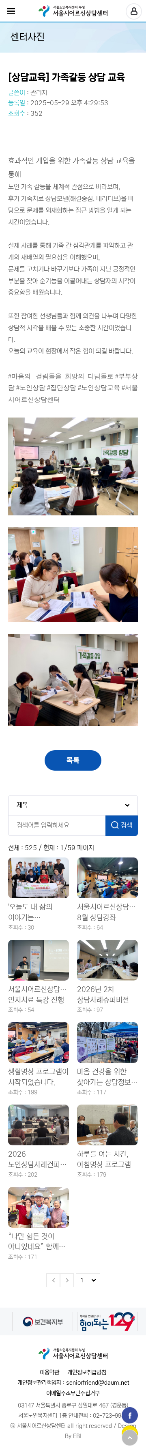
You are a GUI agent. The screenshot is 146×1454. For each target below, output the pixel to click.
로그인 (134, 11)
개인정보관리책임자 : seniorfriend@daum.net (73, 1382)
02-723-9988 (110, 1415)
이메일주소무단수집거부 (73, 1393)
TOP (130, 1438)
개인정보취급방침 (86, 1372)
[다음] (67, 1280)
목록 (73, 760)
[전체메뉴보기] (11, 11)
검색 (126, 825)
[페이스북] (130, 1415)
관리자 (38, 92)
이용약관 (49, 1372)
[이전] (53, 1280)
